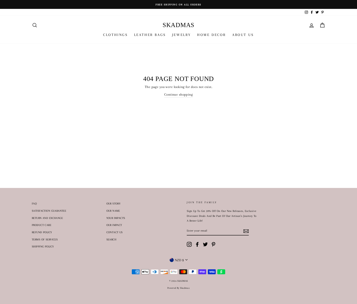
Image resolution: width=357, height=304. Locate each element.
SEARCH (111, 239)
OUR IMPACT (114, 225)
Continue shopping (178, 94)
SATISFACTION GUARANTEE (49, 210)
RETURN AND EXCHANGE (47, 218)
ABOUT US (243, 35)
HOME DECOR (211, 35)
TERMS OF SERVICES (45, 239)
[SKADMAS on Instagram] (189, 244)
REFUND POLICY (42, 232)
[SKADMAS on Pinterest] (213, 244)
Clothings (115, 35)
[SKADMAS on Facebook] (197, 244)
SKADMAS (178, 24)
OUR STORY (113, 203)
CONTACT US (114, 232)
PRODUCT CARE (41, 225)
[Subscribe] (246, 231)
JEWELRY (181, 35)
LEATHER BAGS (150, 35)
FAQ (34, 203)
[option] (178, 4)
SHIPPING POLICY (43, 246)
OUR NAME (113, 210)
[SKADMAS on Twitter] (205, 244)
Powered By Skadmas (178, 288)
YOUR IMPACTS (115, 218)
